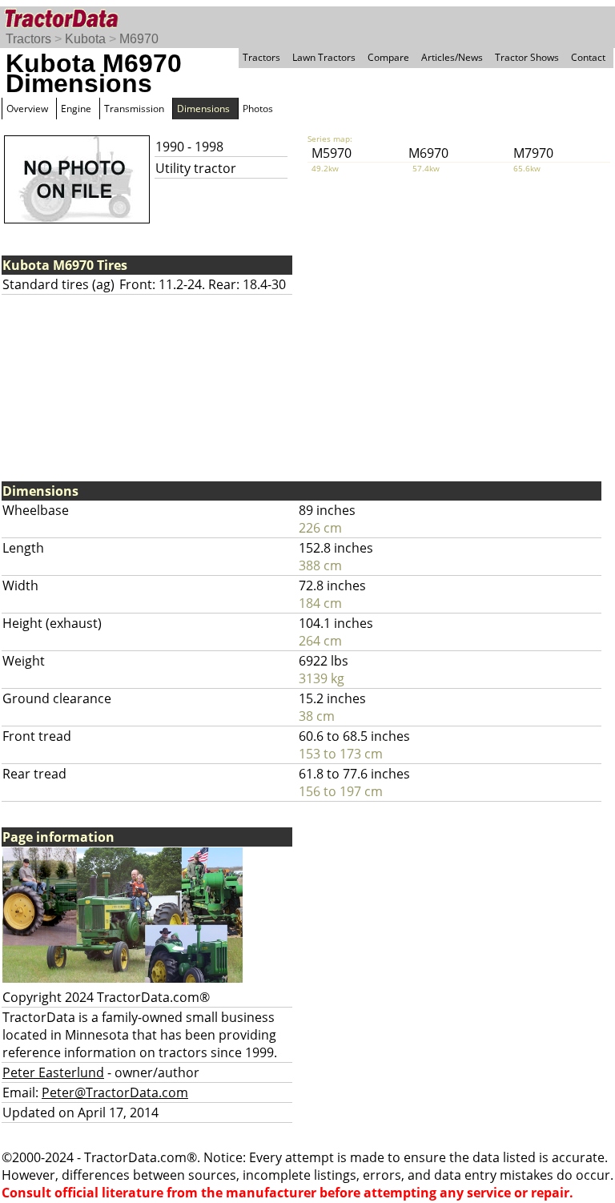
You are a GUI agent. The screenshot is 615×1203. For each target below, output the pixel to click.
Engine (76, 108)
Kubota (85, 39)
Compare (388, 57)
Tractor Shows (527, 57)
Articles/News (452, 57)
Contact (588, 57)
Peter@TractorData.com (115, 1092)
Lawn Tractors (324, 57)
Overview (27, 108)
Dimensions (203, 108)
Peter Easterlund (53, 1072)
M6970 (139, 39)
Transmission (134, 108)
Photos (258, 108)
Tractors (28, 39)
